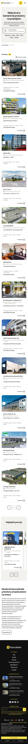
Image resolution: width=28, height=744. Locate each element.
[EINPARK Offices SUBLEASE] (13, 538)
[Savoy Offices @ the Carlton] (14, 68)
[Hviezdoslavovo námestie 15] (14, 289)
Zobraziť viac (6, 632)
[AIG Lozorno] (14, 179)
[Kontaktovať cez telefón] (12, 3)
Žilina (17, 35)
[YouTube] (13, 702)
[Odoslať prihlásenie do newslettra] (24, 709)
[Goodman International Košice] (14, 365)
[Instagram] (18, 702)
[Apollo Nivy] (14, 142)
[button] (12, 75)
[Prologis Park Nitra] (14, 476)
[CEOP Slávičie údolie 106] (14, 327)
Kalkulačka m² (14, 665)
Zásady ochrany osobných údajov (18, 722)
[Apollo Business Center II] (14, 106)
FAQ (14, 655)
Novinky (14, 660)
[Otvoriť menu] (25, 3)
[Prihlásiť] (21, 3)
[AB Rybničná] (14, 251)
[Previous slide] (3, 67)
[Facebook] (15, 702)
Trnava (11, 37)
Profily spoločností (14, 662)
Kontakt (14, 670)
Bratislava (7, 35)
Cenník (14, 657)
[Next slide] (24, 67)
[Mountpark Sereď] (14, 440)
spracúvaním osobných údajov (17, 713)
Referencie (14, 667)
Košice (13, 35)
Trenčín (16, 37)
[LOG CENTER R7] (14, 215)
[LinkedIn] (10, 702)
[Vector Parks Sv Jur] (14, 403)
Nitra (21, 35)
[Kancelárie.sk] (5, 3)
